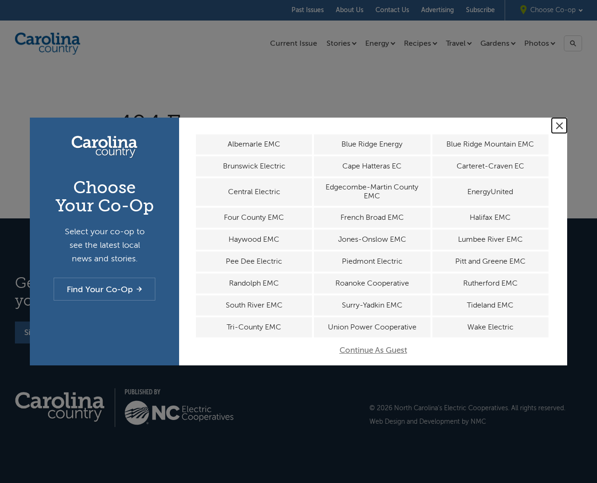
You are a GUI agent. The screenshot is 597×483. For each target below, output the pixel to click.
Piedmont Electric (372, 261)
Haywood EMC (254, 239)
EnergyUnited (490, 192)
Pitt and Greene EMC (490, 261)
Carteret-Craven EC (490, 166)
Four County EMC (254, 217)
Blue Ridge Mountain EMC (490, 144)
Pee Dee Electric (254, 261)
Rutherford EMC (490, 283)
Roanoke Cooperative (372, 283)
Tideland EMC (490, 305)
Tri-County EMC (254, 327)
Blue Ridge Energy (372, 144)
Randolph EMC (254, 283)
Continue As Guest (373, 350)
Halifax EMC (490, 217)
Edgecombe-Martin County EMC (372, 191)
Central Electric (254, 192)
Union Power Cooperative (372, 327)
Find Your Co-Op (100, 289)
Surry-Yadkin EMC (372, 305)
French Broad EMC (372, 217)
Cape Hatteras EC (372, 166)
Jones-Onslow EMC (372, 239)
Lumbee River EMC (490, 239)
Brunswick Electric (254, 166)
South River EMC (254, 305)
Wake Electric (490, 327)
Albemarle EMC (254, 144)
